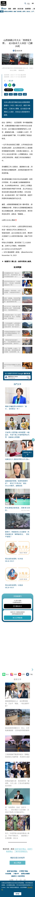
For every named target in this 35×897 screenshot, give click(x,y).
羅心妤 (11, 81)
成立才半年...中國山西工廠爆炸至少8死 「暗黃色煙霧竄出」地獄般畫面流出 (12, 308)
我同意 (17, 894)
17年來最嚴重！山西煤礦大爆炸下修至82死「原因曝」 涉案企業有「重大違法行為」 (12, 325)
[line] (11, 880)
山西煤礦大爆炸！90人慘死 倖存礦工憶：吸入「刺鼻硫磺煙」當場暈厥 (12, 316)
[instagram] (21, 880)
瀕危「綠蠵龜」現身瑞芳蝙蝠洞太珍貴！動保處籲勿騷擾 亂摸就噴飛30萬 (12, 299)
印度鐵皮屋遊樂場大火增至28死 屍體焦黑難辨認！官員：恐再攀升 (12, 333)
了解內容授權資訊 (20, 851)
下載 (31, 674)
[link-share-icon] (13, 85)
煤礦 (20, 94)
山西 (25, 94)
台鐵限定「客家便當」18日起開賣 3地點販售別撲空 (12, 291)
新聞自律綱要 (25, 874)
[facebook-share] (5, 85)
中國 (6, 94)
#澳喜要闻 (21, 246)
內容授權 (8, 874)
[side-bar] (33, 3)
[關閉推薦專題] (33, 439)
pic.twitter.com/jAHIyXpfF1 (12, 249)
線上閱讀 (17, 862)
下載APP (16, 874)
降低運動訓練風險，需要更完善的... (17, 509)
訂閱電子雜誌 (23, 871)
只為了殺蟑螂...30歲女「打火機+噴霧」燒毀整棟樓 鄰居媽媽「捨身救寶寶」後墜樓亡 (12, 350)
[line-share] (9, 85)
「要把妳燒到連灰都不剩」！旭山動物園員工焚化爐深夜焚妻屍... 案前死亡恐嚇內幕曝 (12, 341)
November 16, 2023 (9, 255)
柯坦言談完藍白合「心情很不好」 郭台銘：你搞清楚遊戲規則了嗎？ (12, 283)
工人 (15, 94)
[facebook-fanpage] (17, 880)
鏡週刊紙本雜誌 (20, 849)
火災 (11, 94)
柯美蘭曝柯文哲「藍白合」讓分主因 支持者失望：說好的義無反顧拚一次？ (12, 274)
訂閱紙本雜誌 (3, 3)
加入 (7, 674)
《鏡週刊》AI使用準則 (17, 876)
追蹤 (15, 674)
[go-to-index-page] (14, 51)
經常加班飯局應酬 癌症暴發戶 (12, 365)
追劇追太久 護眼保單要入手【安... (17, 459)
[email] (25, 880)
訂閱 (23, 674)
